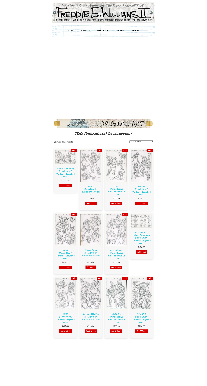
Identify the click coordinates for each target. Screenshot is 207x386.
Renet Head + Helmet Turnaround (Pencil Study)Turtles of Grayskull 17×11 (142, 238)
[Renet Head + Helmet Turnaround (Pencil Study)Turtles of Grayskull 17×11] (141, 221)
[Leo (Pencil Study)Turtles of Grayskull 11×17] (116, 166)
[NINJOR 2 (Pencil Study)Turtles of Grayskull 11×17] (141, 293)
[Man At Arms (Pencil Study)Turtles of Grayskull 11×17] (90, 230)
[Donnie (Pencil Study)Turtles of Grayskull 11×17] (141, 166)
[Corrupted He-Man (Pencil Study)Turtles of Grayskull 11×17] (90, 293)
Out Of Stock (65, 185)
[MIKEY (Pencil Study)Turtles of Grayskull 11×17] (90, 166)
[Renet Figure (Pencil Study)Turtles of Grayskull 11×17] (116, 230)
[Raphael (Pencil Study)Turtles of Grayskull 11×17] (65, 230)
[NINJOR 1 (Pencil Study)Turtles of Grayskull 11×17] (116, 293)
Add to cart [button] (91, 267)
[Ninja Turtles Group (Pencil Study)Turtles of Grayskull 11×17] (65, 157)
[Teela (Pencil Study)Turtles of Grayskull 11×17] (65, 293)
